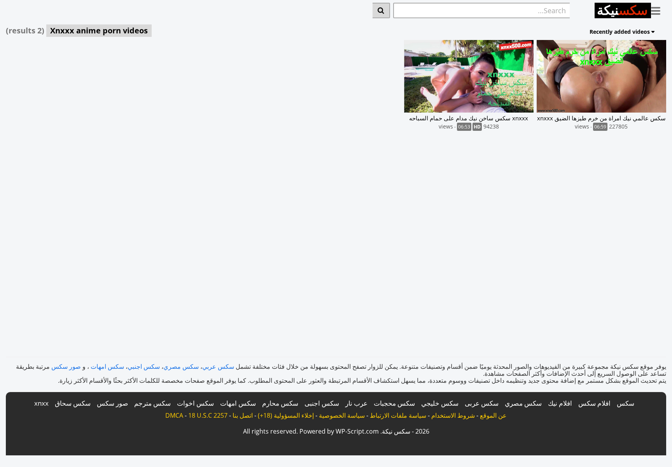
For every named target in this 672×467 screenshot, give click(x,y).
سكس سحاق (73, 403)
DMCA (174, 415)
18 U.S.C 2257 (208, 415)
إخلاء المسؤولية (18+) (286, 415)
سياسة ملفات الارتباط (398, 415)
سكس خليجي (439, 403)
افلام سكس (594, 403)
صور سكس (66, 366)
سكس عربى (482, 403)
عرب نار (356, 403)
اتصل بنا (243, 415)
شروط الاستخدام (453, 415)
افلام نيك (560, 403)
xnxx (41, 403)
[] (381, 10)
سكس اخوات (195, 403)
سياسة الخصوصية (342, 415)
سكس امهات (107, 366)
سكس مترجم (152, 403)
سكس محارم (280, 403)
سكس (625, 403)
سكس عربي (218, 366)
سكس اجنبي (144, 366)
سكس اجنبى (321, 403)
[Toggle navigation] (658, 9)
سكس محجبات (394, 403)
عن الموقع (493, 415)
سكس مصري (181, 366)
